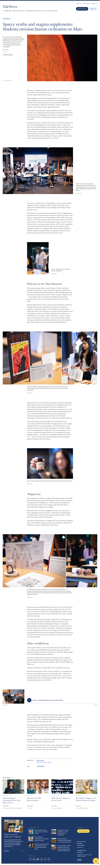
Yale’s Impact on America (18, 10)
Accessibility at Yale (81, 850)
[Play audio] (29, 700)
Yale (79, 860)
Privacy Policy (80, 852)
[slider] (62, 703)
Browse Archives (81, 841)
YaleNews (10, 7)
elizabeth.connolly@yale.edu (44, 762)
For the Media (80, 845)
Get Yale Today (82, 831)
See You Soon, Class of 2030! (50, 10)
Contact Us (80, 847)
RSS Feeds (79, 843)
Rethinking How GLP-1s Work (34, 10)
